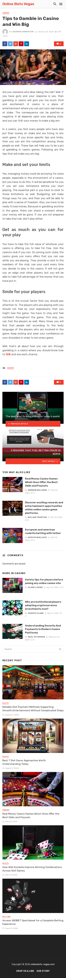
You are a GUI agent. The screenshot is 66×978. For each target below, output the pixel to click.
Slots (5, 703)
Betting (6, 916)
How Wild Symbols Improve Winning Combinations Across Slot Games (32, 869)
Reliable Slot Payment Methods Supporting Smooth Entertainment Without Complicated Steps (33, 708)
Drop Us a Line (25, 971)
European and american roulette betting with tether (43, 531)
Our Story (43, 971)
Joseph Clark (36, 613)
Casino (5, 13)
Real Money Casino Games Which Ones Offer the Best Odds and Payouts (41, 482)
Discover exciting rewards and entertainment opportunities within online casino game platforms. (44, 507)
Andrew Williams (37, 490)
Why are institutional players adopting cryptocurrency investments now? (43, 605)
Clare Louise (35, 587)
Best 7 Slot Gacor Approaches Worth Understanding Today (24, 762)
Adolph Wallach (37, 537)
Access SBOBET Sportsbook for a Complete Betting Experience (32, 922)
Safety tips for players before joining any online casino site (44, 581)
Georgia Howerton (22, 32)
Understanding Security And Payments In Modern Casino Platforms (43, 629)
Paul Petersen (36, 637)
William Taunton (37, 517)
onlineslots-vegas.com (43, 964)
